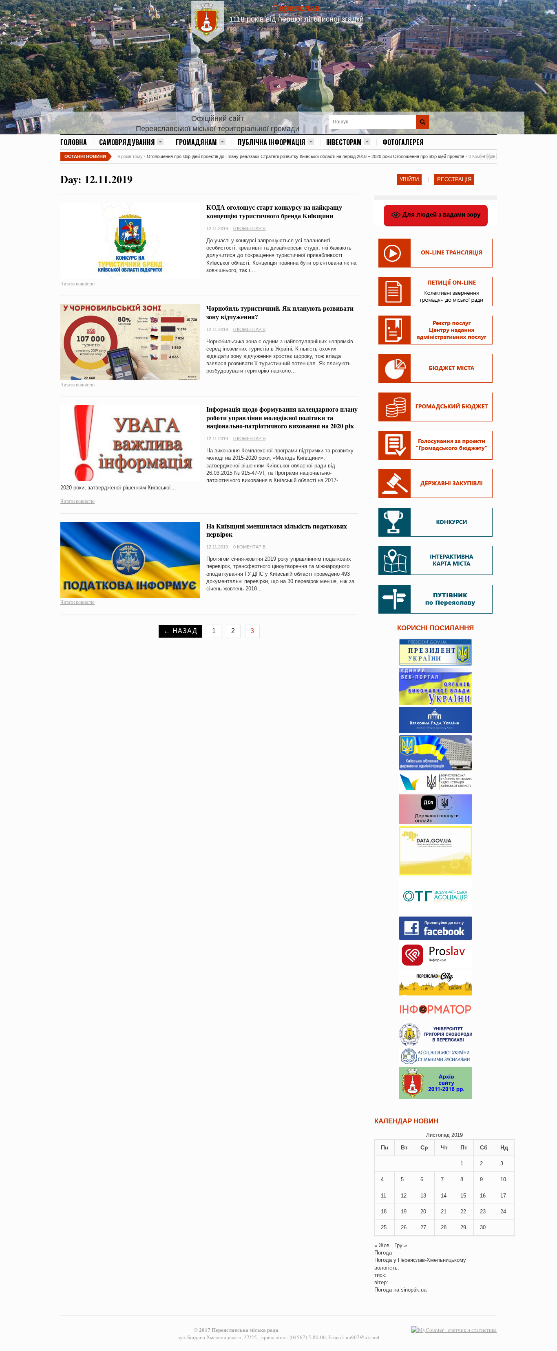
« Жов (381, 1245)
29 (463, 1227)
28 (443, 1227)
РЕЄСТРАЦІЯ (454, 179)
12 (404, 1196)
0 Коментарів (249, 228)
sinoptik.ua (414, 1290)
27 (423, 1227)
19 (404, 1211)
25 (384, 1227)
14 (443, 1196)
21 (443, 1211)
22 (463, 1211)
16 (483, 1196)
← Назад (180, 630)
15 (463, 1196)
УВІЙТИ (409, 179)
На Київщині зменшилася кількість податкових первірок (276, 530)
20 (423, 1211)
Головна (73, 142)
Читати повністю (77, 283)
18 (384, 1211)
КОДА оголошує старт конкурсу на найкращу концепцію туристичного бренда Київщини (274, 211)
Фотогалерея (403, 142)
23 (483, 1211)
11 (383, 1196)
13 (423, 1196)
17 (503, 1196)
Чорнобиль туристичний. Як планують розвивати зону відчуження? (280, 312)
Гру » (400, 1245)
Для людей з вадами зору (440, 214)
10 (503, 1179)
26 (404, 1227)
